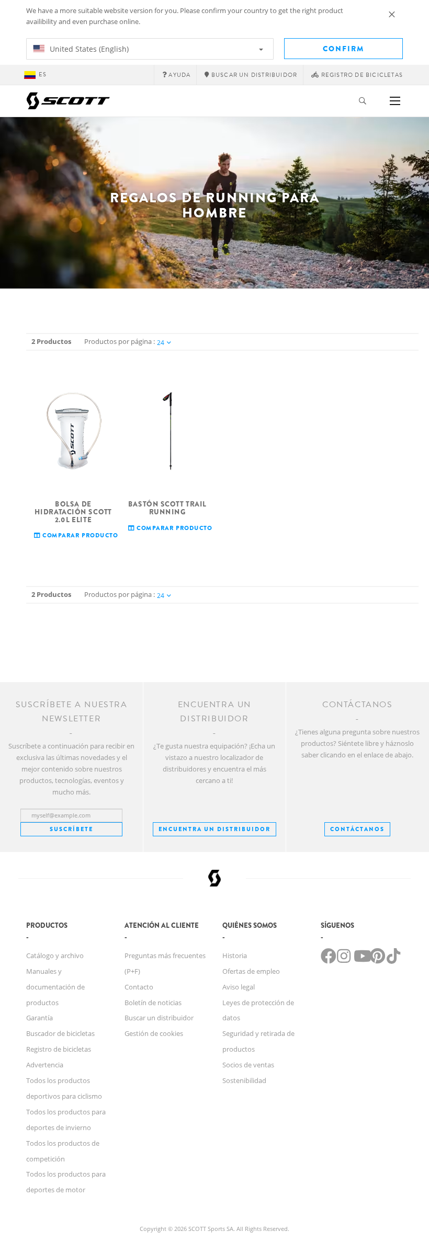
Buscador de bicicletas (60, 1033)
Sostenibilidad (244, 1080)
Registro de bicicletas (58, 1049)
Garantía (39, 1017)
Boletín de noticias (153, 1002)
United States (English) (88, 49)
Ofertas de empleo (251, 971)
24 (160, 342)
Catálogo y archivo (55, 955)
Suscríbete (71, 829)
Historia (234, 955)
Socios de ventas (248, 1064)
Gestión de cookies (154, 1033)
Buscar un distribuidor (159, 1017)
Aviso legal (238, 987)
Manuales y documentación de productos (55, 986)
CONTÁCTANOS (357, 829)
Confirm (343, 48)
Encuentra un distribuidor (214, 829)
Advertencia (44, 1064)
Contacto (139, 987)
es (43, 74)
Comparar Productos (81, 535)
